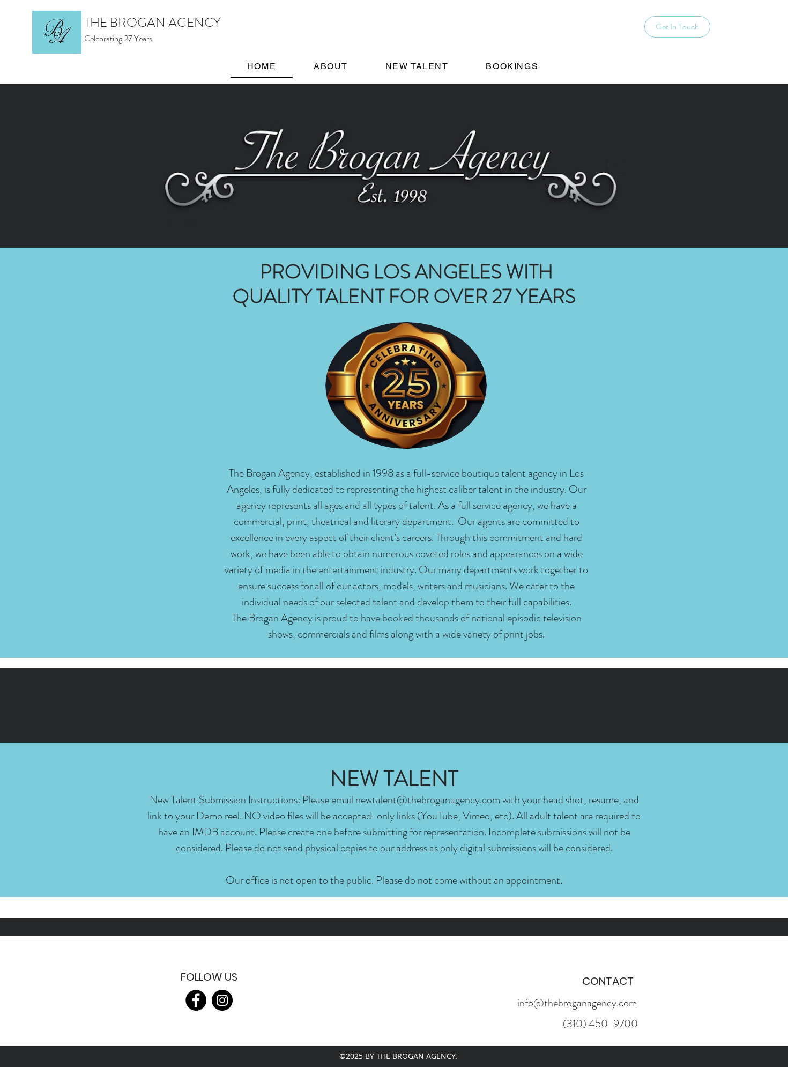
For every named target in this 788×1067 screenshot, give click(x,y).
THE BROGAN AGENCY (152, 22)
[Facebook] (195, 1000)
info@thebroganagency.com (577, 1003)
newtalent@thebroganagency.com (427, 799)
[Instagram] (222, 1000)
